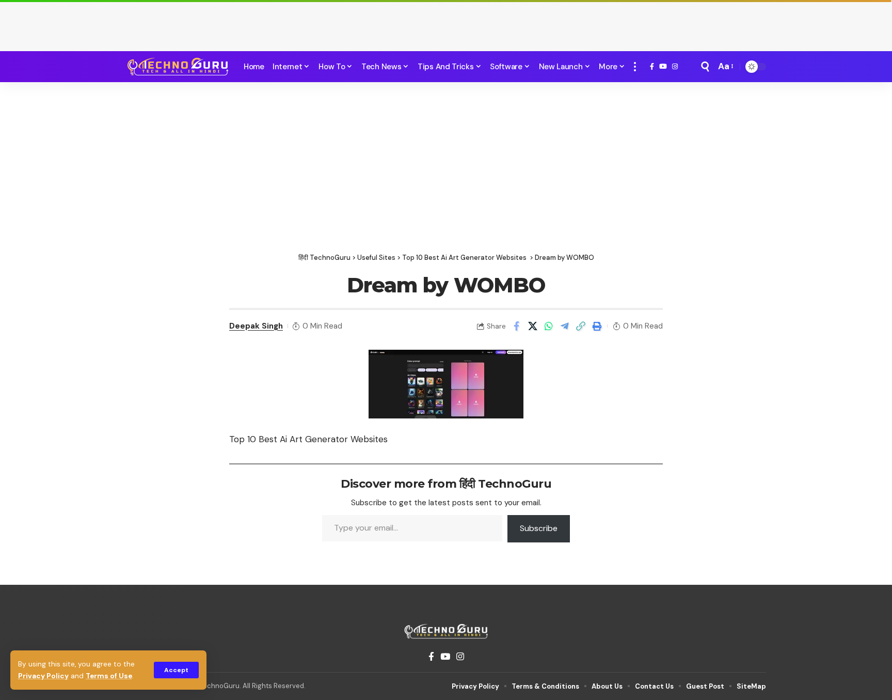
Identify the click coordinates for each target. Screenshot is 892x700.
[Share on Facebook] (516, 326)
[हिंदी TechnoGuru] (177, 66)
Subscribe (539, 528)
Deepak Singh (256, 326)
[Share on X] (532, 326)
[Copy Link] (581, 326)
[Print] (597, 326)
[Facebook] (652, 66)
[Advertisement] (446, 23)
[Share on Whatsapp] (548, 326)
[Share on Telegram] (565, 326)
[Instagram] (675, 66)
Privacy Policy (43, 676)
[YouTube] (663, 66)
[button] (176, 670)
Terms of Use (109, 676)
